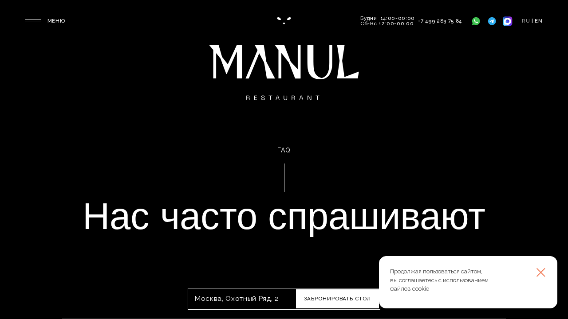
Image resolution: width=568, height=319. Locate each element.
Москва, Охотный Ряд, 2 (237, 299)
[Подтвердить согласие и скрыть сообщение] (541, 272)
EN (539, 21)
